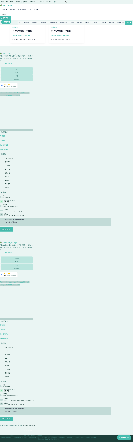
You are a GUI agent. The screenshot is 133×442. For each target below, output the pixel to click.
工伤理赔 (12, 9)
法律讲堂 (41, 2)
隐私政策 (32, 426)
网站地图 (25, 426)
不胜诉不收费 (9, 2)
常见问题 (25, 2)
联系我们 (48, 2)
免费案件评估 (4, 18)
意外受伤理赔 (22, 9)
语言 (56, 2)
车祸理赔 (4, 9)
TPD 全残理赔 (33, 9)
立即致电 (4, 14)
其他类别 (15, 27)
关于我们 (32, 2)
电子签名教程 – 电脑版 (61, 31)
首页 (2, 2)
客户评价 (18, 2)
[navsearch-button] (66, 2)
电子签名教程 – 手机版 (22, 31)
